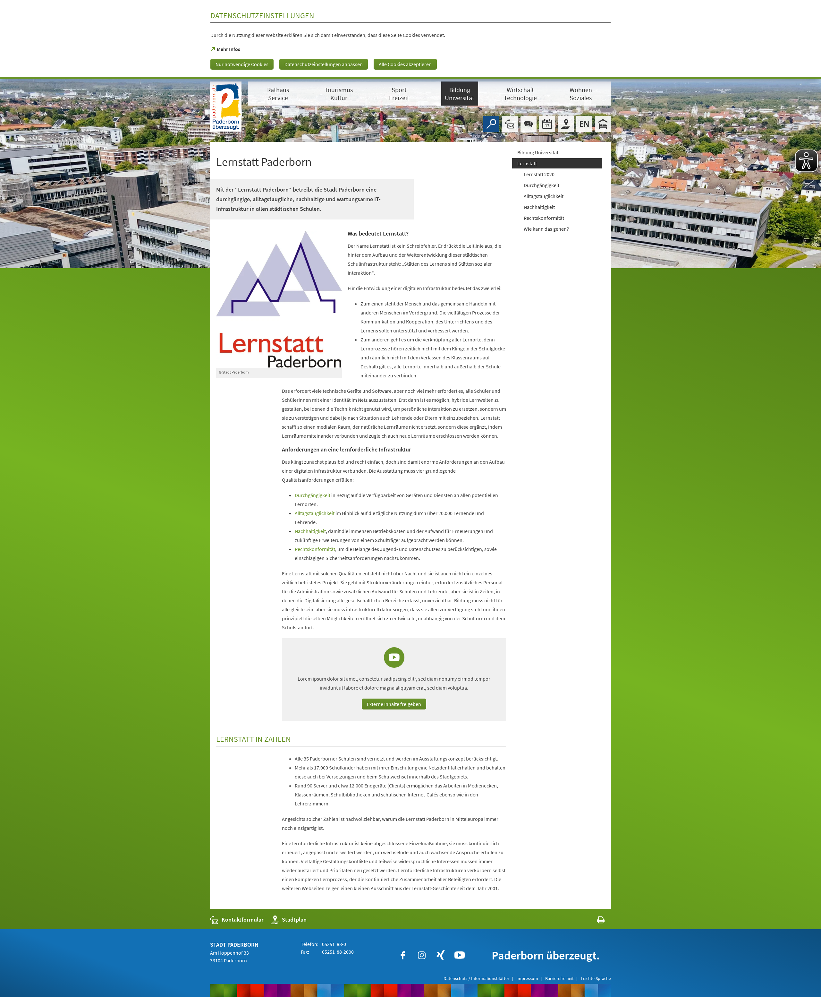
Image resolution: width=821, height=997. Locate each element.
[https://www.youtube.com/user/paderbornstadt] (459, 955)
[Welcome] (584, 124)
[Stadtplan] (566, 124)
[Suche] (491, 124)
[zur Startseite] (225, 107)
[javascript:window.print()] (595, 921)
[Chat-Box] (529, 124)
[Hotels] (603, 124)
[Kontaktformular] (510, 124)
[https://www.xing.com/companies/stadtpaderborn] (441, 955)
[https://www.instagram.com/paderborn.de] (422, 955)
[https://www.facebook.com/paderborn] (403, 955)
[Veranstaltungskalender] (547, 124)
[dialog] (410, 39)
